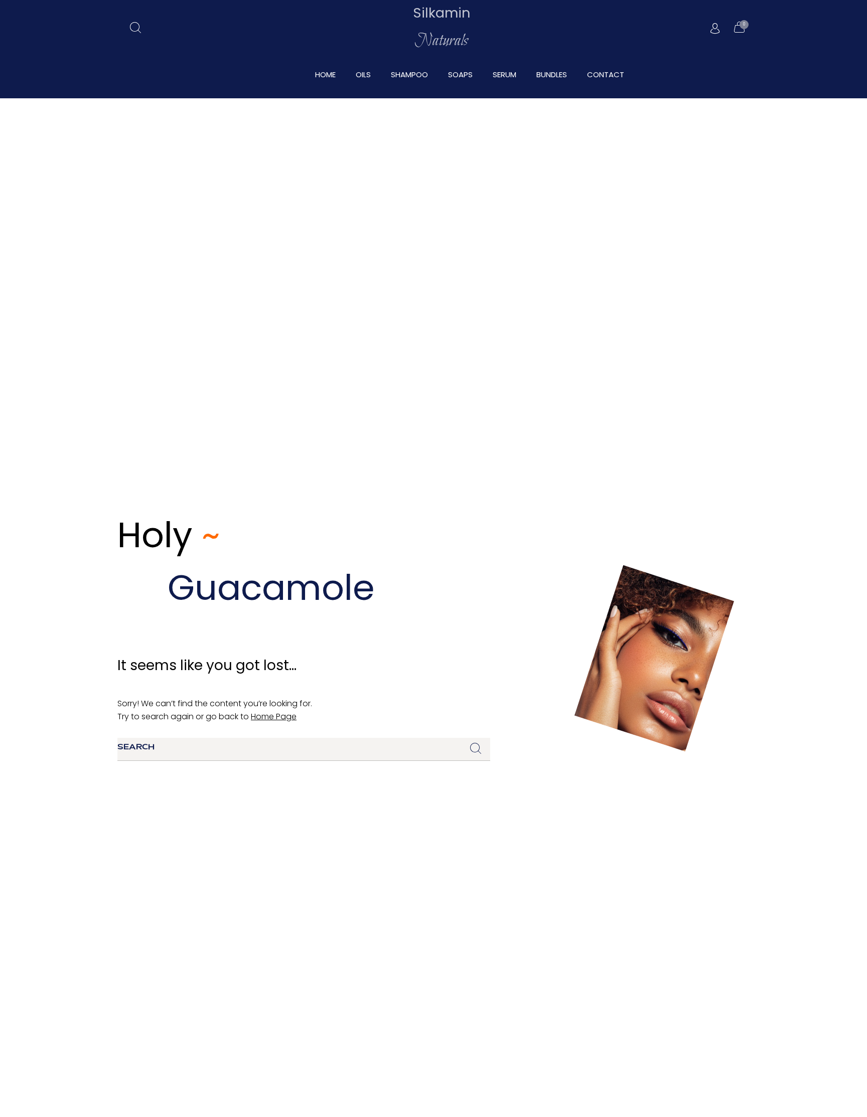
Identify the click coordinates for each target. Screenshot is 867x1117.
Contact (605, 74)
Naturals (441, 41)
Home (325, 74)
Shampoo (409, 74)
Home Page (274, 716)
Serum (504, 74)
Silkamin (441, 13)
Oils (363, 74)
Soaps (460, 74)
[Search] (475, 749)
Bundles (551, 74)
